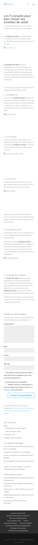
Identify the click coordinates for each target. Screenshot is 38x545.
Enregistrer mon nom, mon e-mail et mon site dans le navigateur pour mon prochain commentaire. (18, 375)
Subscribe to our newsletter (16, 382)
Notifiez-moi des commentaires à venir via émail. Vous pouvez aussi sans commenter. (18, 387)
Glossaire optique (10, 523)
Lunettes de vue (9, 435)
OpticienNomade (12, 26)
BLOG (29, 26)
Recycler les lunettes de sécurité (18, 516)
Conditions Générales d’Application (18, 526)
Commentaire (9, 324)
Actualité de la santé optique (15, 428)
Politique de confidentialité (18, 531)
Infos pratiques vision (13, 431)
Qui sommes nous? (14, 521)
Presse (26, 521)
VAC (5, 501)
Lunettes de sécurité (17, 513)
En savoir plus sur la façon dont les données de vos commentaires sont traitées (19, 410)
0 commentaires (26, 28)
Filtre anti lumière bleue (17, 518)
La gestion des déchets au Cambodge (17, 452)
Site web (7, 364)
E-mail (6, 355)
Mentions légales (26, 523)
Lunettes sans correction (12, 28)
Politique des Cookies (18, 528)
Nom (6, 346)
